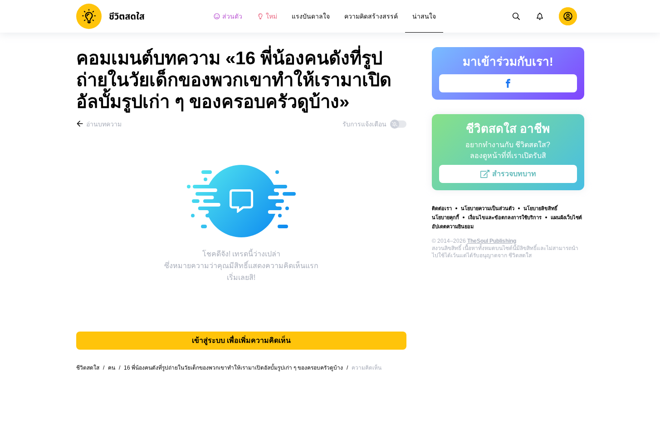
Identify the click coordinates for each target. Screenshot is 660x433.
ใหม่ (271, 16)
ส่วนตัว (232, 16)
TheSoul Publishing (491, 241)
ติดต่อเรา (442, 208)
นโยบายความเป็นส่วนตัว (487, 208)
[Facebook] (508, 83)
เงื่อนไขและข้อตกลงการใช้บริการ (505, 217)
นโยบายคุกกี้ (445, 217)
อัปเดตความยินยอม (453, 226)
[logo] (110, 16)
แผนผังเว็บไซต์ (566, 217)
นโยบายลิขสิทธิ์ (540, 208)
